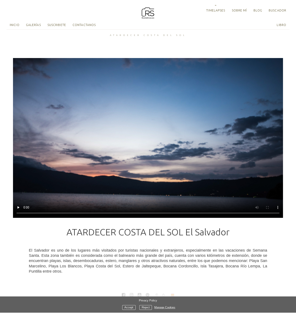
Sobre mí (239, 10)
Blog (258, 10)
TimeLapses (215, 10)
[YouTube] (140, 295)
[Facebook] (123, 295)
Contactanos (84, 25)
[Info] (157, 295)
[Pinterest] (148, 295)
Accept (128, 307)
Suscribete (56, 25)
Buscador (277, 10)
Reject (146, 307)
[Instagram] (131, 295)
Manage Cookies (164, 307)
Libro (281, 25)
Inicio (15, 25)
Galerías (33, 25)
